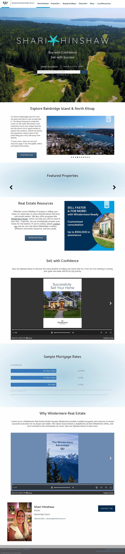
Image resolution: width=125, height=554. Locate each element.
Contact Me (107, 508)
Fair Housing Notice (118, 551)
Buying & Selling (70, 5)
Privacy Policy (120, 549)
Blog (93, 5)
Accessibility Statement (103, 551)
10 (89, 157)
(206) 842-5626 (39, 519)
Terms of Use (109, 549)
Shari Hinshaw (43, 3)
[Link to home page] (5, 4)
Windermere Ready (19, 219)
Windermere (26, 549)
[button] (48, 135)
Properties (56, 5)
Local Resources (104, 3)
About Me (84, 5)
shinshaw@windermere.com (56, 519)
